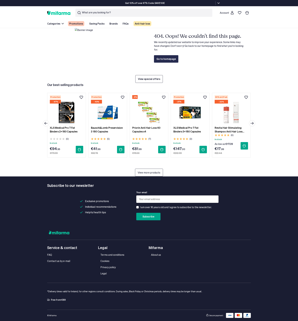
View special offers (149, 78)
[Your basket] (247, 12)
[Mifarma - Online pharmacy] (58, 13)
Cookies (104, 260)
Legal (103, 273)
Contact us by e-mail (58, 260)
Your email (141, 192)
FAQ (49, 254)
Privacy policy (108, 267)
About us (156, 254)
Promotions (76, 23)
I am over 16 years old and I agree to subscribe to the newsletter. (176, 207)
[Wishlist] (239, 12)
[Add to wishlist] (81, 97)
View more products (149, 172)
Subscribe (148, 216)
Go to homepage (166, 58)
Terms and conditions (112, 254)
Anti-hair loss (142, 23)
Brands (113, 23)
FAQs (126, 23)
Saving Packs (96, 23)
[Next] (252, 123)
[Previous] (46, 123)
